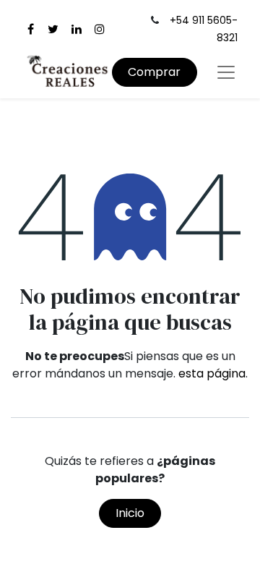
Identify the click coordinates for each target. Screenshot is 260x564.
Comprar (154, 72)
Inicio (130, 513)
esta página (212, 373)
